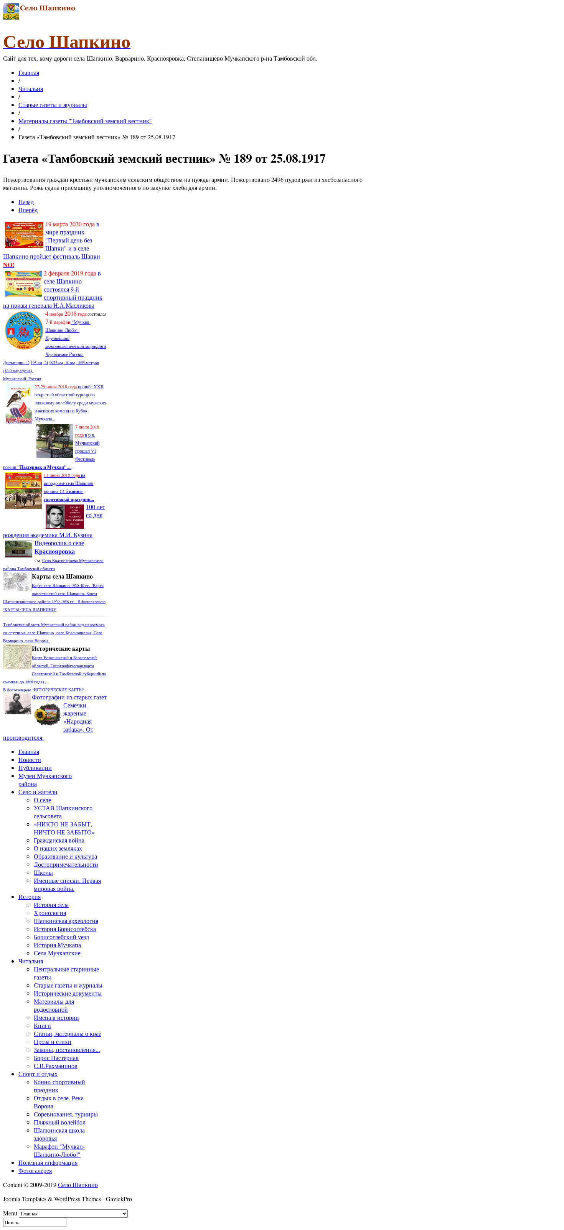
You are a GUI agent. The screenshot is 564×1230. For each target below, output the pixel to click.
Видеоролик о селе (59, 547)
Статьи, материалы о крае (67, 1033)
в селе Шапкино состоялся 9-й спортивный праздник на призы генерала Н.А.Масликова (52, 289)
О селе (42, 800)
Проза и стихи (52, 1041)
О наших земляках (58, 848)
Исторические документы (68, 993)
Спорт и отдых (38, 1074)
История (29, 896)
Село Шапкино (78, 1185)
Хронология (50, 912)
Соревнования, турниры (66, 1114)
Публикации (35, 767)
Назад (26, 202)
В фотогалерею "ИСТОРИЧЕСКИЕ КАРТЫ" (43, 689)
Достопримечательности (66, 864)
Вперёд (28, 210)
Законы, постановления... (67, 1049)
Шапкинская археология (66, 921)
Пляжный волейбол (60, 1122)
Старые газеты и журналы (52, 105)
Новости (29, 759)
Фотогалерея (35, 1170)
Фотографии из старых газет (69, 697)
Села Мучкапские (57, 953)
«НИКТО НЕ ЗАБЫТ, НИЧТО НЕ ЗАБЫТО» (64, 828)
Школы (43, 872)
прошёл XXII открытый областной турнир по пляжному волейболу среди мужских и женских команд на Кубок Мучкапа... (70, 402)
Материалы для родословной (54, 1005)
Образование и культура (65, 856)
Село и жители (38, 792)
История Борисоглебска (65, 929)
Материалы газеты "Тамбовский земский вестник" (85, 121)
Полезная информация (48, 1162)
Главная (28, 72)
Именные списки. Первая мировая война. (67, 884)
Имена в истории (56, 1017)
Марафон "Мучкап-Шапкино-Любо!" (59, 1150)
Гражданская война (59, 840)
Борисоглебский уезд (61, 937)
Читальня (30, 88)
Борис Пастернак (56, 1058)
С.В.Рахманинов (56, 1066)
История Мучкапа (57, 945)
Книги (42, 1025)
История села (51, 904)
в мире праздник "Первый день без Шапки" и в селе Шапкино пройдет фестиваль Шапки (51, 244)
